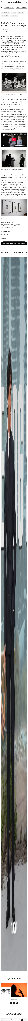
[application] (14, 990)
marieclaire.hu (5, 29)
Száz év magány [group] (21, 7)
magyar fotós (14, 15)
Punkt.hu (10, 104)
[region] (14, 614)
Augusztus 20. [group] (9, 7)
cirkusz (14, 12)
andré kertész (5, 12)
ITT (9, 231)
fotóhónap (20, 12)
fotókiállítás (5, 15)
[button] (14, 614)
